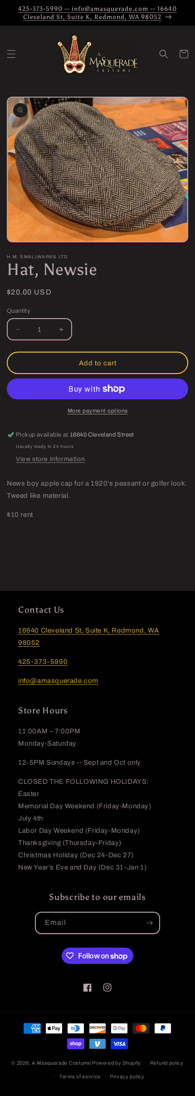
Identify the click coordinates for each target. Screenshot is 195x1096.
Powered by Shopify (116, 1062)
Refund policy (167, 1063)
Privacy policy (127, 1076)
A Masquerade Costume (61, 1062)
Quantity (18, 311)
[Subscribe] (149, 923)
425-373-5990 (43, 661)
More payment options (98, 411)
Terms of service (80, 1076)
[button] (11, 54)
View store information (50, 459)
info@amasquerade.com (58, 680)
